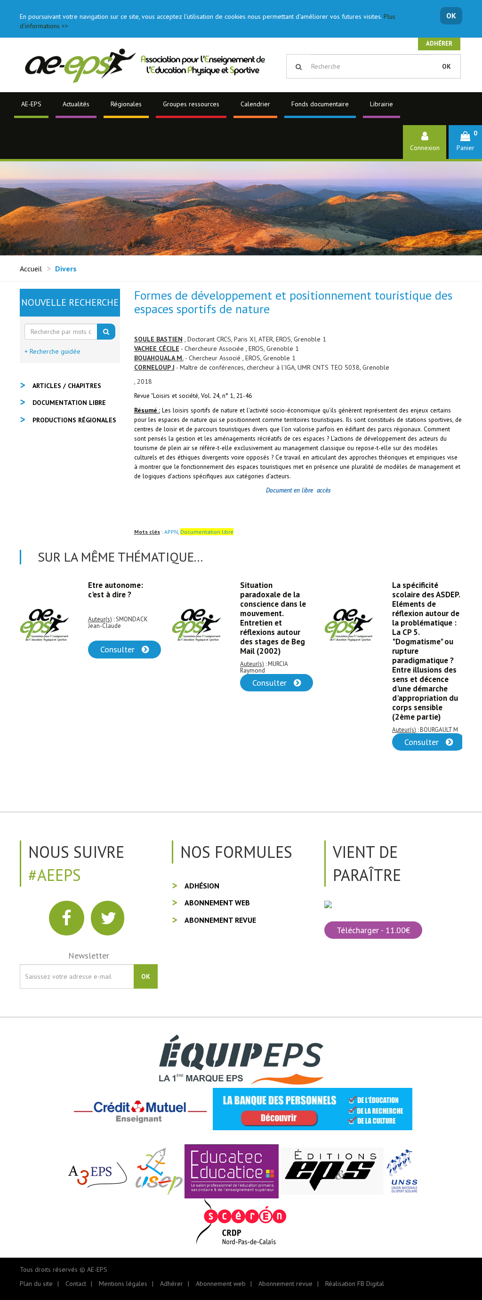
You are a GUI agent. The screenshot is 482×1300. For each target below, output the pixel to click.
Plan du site (36, 1283)
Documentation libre (69, 402)
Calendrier (255, 104)
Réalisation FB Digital (354, 1283)
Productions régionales (74, 420)
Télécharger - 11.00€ (373, 930)
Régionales (126, 104)
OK (451, 15)
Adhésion (202, 885)
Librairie (381, 104)
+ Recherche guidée (52, 351)
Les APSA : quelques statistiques (426, 590)
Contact (75, 1283)
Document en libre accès (298, 490)
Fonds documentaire (320, 104)
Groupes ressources (191, 104)
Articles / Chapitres (66, 385)
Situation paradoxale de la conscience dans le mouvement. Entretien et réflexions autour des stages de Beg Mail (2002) (121, 618)
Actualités (76, 104)
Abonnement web (217, 902)
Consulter (118, 682)
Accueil (31, 268)
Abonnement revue (220, 920)
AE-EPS (31, 104)
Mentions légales (123, 1283)
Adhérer (439, 44)
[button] (465, 141)
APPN (171, 531)
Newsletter (88, 955)
